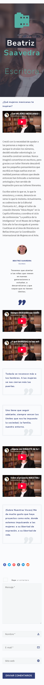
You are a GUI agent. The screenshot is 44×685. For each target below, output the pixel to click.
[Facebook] (4, 564)
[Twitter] (9, 564)
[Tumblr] (18, 564)
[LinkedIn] (23, 564)
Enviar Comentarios (19, 675)
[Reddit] (27, 564)
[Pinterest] (13, 564)
